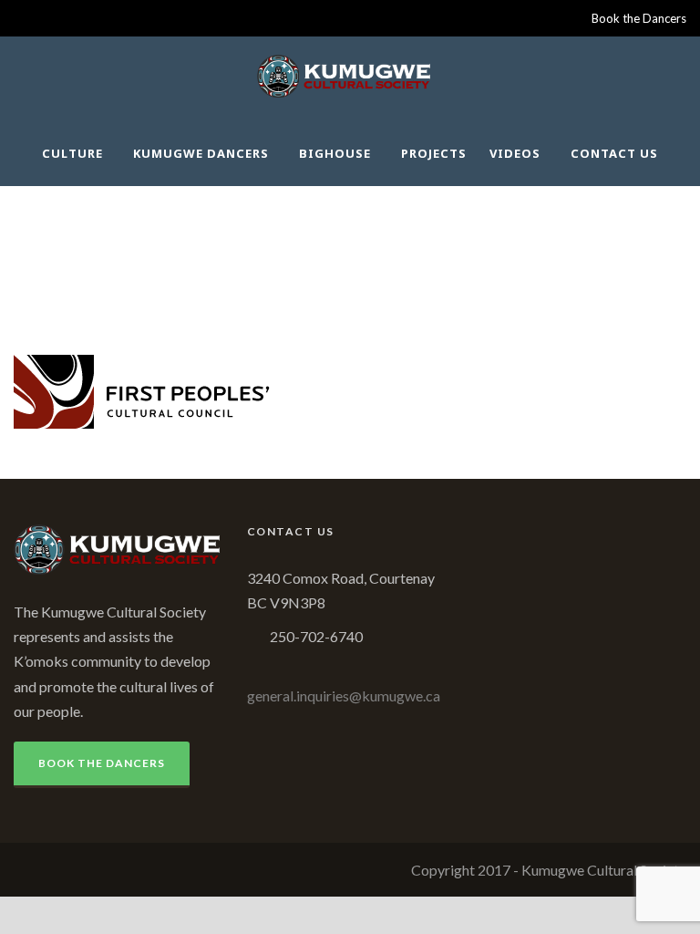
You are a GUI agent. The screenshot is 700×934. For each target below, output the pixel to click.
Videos (514, 153)
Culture (72, 153)
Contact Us (614, 153)
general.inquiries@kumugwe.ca (343, 695)
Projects (434, 153)
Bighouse (335, 153)
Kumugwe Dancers (201, 153)
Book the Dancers (639, 18)
